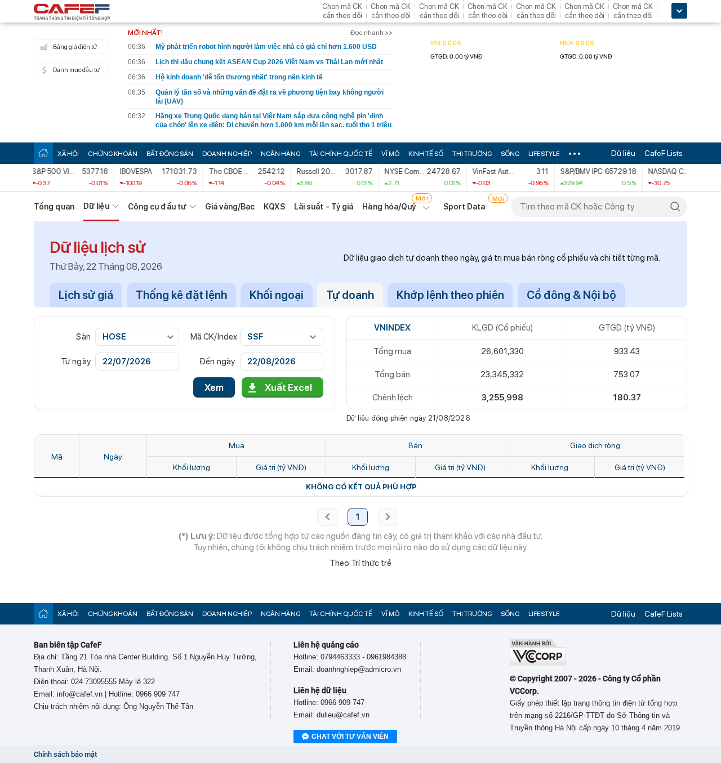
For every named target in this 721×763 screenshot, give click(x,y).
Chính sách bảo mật (65, 754)
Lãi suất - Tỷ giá (324, 206)
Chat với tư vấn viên (350, 736)
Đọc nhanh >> (371, 33)
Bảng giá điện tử (75, 47)
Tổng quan (54, 206)
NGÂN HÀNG (280, 154)
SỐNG (510, 154)
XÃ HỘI (68, 154)
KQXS (274, 206)
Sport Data (464, 206)
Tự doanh (350, 295)
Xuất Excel (288, 387)
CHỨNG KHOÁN (112, 154)
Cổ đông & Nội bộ (571, 295)
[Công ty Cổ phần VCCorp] (538, 663)
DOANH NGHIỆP (227, 154)
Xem (214, 387)
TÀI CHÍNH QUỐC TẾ (340, 154)
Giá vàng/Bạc (230, 206)
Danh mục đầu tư (76, 70)
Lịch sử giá (86, 295)
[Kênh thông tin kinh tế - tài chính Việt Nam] (72, 13)
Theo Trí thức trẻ (360, 563)
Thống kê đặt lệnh (181, 295)
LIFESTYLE (544, 154)
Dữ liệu (623, 153)
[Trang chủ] (43, 153)
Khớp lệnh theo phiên (450, 295)
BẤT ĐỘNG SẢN (169, 154)
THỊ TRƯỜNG (472, 154)
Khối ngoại (277, 295)
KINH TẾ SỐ (425, 154)
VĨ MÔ (390, 154)
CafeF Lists (663, 153)
